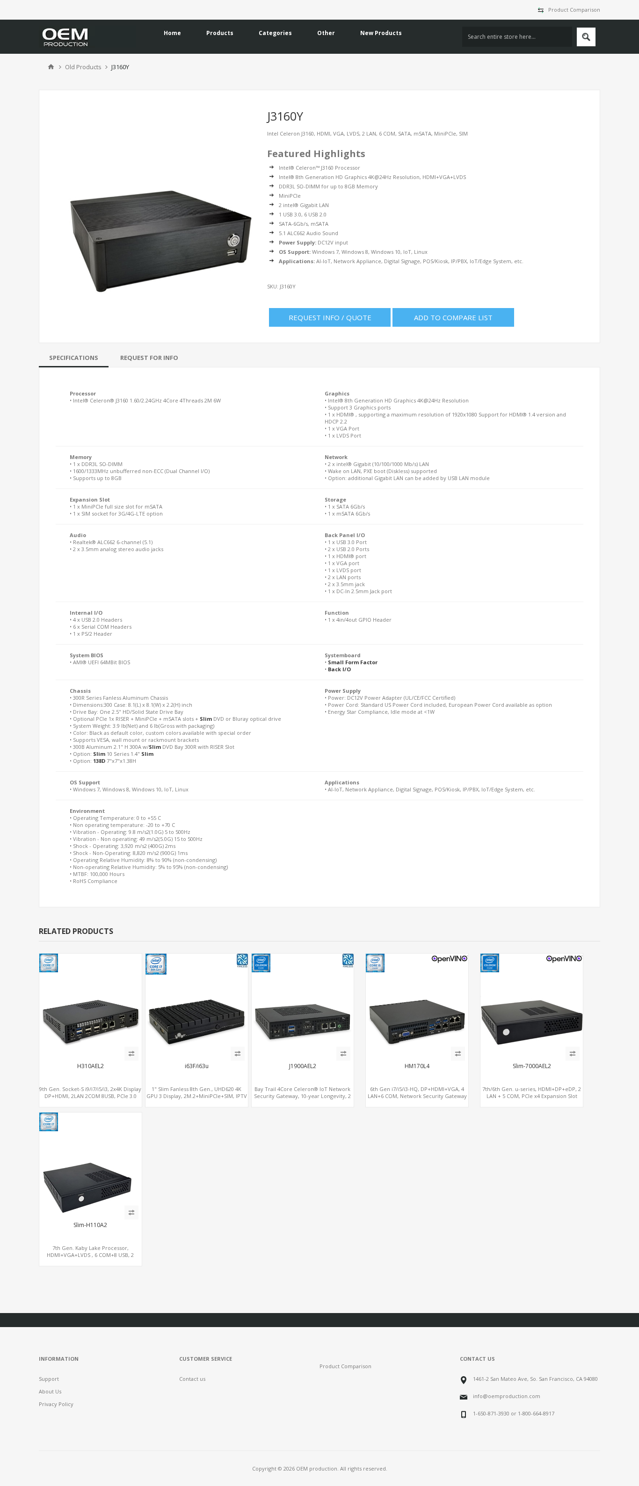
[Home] (51, 66)
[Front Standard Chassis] (90, 1164)
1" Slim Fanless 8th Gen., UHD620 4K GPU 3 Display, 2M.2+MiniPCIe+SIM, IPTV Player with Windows (196, 1095)
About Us (50, 1391)
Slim (206, 718)
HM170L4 (417, 1066)
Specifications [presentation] (73, 357)
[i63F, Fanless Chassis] (196, 1005)
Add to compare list (453, 317)
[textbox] (517, 37)
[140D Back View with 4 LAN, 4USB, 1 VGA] (417, 1005)
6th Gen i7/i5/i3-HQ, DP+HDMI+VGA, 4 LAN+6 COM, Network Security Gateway (417, 1092)
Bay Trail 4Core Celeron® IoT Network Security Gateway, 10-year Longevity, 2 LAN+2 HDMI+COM (302, 1095)
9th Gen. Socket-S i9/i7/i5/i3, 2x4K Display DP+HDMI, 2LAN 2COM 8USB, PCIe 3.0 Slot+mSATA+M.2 (90, 1095)
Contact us (192, 1378)
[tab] (74, 357)
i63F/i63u (197, 1066)
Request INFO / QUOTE (330, 317)
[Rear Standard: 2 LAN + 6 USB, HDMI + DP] (90, 1005)
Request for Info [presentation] (149, 357)
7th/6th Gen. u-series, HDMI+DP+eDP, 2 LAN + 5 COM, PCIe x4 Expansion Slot (531, 1092)
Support (49, 1378)
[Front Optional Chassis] (531, 1005)
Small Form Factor (353, 662)
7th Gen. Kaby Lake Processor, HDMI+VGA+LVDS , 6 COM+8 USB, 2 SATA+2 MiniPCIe (90, 1254)
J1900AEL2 (302, 1066)
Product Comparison (574, 9)
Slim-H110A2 (90, 1225)
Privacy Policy (56, 1403)
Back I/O (339, 669)
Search (586, 37)
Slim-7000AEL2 (532, 1066)
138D (99, 760)
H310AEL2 (90, 1066)
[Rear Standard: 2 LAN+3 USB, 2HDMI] (303, 1005)
